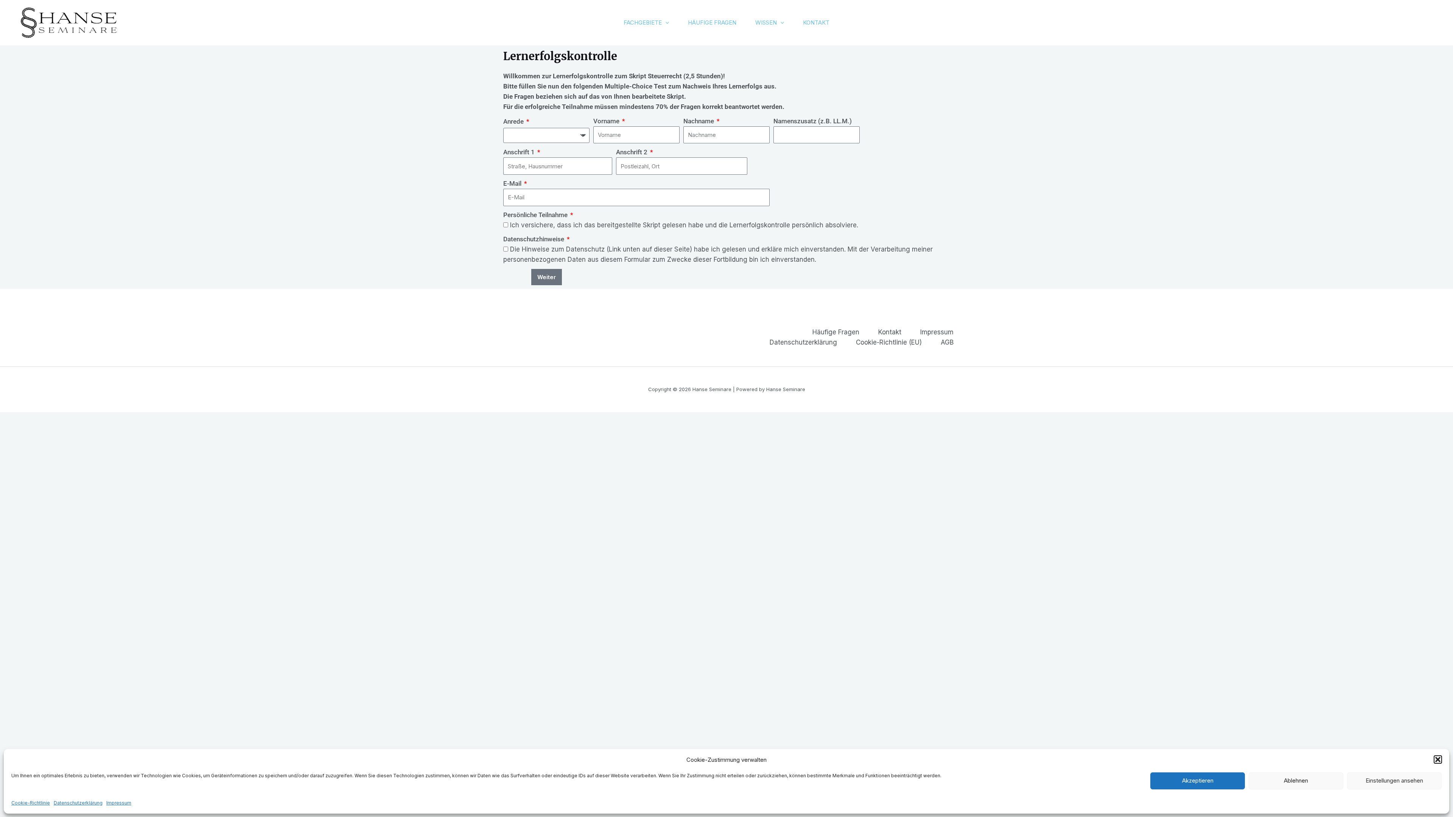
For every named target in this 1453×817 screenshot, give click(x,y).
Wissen (766, 22)
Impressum (118, 802)
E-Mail (513, 183)
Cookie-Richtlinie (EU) (889, 342)
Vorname (607, 121)
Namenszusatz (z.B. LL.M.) (812, 121)
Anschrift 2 (632, 152)
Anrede (514, 121)
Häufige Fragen (712, 22)
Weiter (546, 277)
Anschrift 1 (519, 152)
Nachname (699, 121)
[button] (1438, 759)
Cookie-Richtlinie (30, 802)
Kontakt (816, 22)
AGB (947, 342)
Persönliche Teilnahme (536, 215)
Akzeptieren (1197, 780)
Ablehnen (1296, 780)
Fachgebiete (643, 22)
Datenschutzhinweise (534, 239)
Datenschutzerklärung (78, 802)
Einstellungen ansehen (1394, 780)
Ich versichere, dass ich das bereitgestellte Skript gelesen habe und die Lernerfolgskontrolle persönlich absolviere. (684, 225)
